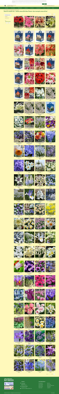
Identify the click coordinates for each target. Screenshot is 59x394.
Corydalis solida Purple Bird (19, 328)
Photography (49, 386)
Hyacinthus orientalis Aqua (50, 142)
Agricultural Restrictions (50, 385)
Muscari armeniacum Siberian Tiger (40, 258)
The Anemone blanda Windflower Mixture (29, 143)
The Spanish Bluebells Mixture (40, 128)
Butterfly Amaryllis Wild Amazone (40, 28)
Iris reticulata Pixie (29, 287)
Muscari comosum (18, 314)
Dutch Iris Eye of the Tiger (18, 287)
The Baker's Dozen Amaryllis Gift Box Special (29, 99)
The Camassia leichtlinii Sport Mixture (50, 342)
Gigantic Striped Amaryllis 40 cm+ (50, 85)
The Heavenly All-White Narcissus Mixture (18, 128)
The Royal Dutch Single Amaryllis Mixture (29, 70)
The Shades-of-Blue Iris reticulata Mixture (19, 143)
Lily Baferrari (50, 314)
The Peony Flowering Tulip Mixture (40, 143)
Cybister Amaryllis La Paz (50, 56)
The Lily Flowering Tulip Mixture (29, 128)
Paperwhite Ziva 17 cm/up (18, 113)
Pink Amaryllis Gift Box (29, 42)
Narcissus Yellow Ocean (50, 215)
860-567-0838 (25, 386)
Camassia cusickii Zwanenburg (50, 157)
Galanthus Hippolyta (40, 171)
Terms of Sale (40, 387)
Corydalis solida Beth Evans (40, 229)
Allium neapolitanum (29, 243)
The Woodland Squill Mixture (29, 215)
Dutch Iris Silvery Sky (29, 200)
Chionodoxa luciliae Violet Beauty (50, 357)
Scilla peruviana (40, 356)
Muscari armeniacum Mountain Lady (50, 186)
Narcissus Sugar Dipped (29, 229)
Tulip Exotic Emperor (50, 171)
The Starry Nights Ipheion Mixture (18, 215)
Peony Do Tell (40, 314)
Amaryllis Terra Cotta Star (40, 56)
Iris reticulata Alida (29, 157)
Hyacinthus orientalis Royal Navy (19, 172)
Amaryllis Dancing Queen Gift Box (19, 85)
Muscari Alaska (29, 186)
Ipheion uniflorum (18, 200)
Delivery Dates (41, 385)
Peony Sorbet (29, 314)
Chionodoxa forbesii (29, 356)
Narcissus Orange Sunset (39, 328)
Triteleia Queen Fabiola (40, 342)
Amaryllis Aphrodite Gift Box (40, 42)
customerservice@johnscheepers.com (49, 5)
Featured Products (7, 18)
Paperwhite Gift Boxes (50, 113)
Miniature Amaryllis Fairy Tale (19, 56)
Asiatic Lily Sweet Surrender (19, 229)
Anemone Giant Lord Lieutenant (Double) (29, 342)
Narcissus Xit (19, 258)
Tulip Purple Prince (50, 287)
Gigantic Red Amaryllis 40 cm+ (40, 84)
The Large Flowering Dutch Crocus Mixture (50, 128)
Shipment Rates (41, 386)
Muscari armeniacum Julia (18, 356)
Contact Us (48, 387)
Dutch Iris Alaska (40, 243)
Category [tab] (6, 16)
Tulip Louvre (40, 272)
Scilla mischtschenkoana (50, 200)
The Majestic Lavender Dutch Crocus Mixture (29, 273)
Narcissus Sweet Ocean (40, 215)
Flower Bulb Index (7, 17)
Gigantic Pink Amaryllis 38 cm (29, 84)
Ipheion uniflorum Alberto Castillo (18, 244)
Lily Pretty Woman (50, 243)
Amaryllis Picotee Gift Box (18, 42)
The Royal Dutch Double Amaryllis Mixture (40, 70)
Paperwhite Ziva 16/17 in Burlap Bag (50, 99)
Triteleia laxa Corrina (29, 371)
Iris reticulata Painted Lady (40, 186)
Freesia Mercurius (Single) (18, 342)
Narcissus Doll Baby (50, 229)
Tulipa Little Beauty (40, 287)
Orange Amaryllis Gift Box (50, 42)
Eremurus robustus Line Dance (29, 328)
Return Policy (49, 384)
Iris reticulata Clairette (50, 272)
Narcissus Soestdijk (18, 157)
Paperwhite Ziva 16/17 (29, 113)
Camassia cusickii (39, 371)
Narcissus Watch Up (50, 258)
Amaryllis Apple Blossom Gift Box (19, 70)
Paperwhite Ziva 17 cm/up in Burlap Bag (40, 114)
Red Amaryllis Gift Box (29, 56)
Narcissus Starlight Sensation (29, 258)
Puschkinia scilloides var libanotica (40, 201)
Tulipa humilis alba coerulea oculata (19, 186)
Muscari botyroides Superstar (50, 328)
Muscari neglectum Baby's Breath (40, 157)
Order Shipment (41, 384)
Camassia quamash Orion (50, 371)
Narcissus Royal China (29, 171)
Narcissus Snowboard (40, 99)
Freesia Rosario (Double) (18, 272)
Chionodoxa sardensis (19, 371)
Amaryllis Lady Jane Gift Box (19, 99)
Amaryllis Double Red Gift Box (50, 70)
